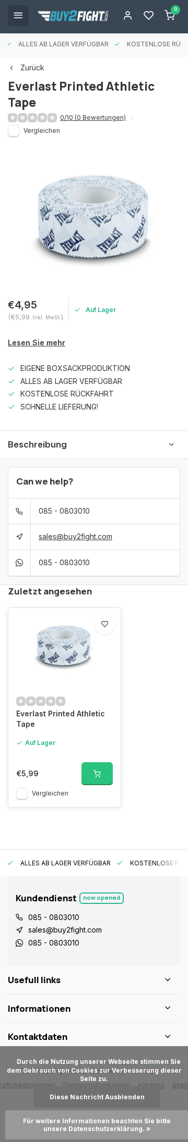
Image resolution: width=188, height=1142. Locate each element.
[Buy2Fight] (73, 15)
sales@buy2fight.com (75, 536)
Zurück (32, 67)
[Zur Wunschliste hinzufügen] (105, 623)
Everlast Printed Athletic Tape (60, 718)
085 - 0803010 (64, 510)
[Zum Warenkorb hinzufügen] (97, 773)
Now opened (101, 897)
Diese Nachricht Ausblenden (97, 1097)
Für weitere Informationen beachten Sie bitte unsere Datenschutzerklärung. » (97, 1125)
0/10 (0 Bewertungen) (93, 117)
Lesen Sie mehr (36, 342)
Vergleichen (42, 130)
